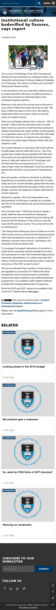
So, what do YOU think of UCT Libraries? (28, 472)
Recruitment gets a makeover (20, 419)
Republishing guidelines (28, 607)
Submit (44, 569)
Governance (9, 332)
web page (33, 291)
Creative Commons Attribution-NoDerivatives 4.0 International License (25, 303)
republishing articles (27, 310)
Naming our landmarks (17, 524)
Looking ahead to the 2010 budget (24, 366)
